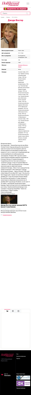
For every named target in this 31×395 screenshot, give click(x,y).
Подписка (18, 358)
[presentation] (7, 311)
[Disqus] (15, 239)
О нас (17, 354)
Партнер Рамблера (20, 388)
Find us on (7, 375)
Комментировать (7, 215)
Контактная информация (21, 356)
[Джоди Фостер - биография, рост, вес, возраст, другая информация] (9, 47)
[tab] (7, 311)
